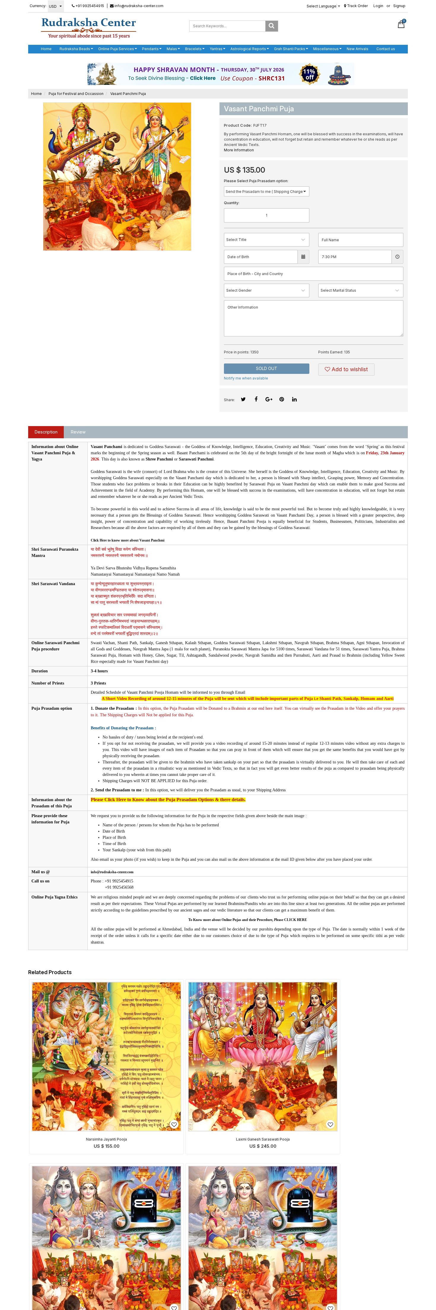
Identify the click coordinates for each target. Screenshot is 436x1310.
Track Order (357, 6)
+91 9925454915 (89, 6)
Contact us (385, 49)
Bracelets (193, 49)
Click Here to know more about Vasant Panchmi (127, 540)
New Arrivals (357, 49)
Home (46, 49)
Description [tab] (46, 431)
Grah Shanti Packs (289, 49)
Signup (399, 6)
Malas (172, 49)
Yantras (216, 49)
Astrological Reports (248, 49)
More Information (239, 150)
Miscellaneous (326, 49)
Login (378, 6)
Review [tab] (78, 431)
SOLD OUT (266, 368)
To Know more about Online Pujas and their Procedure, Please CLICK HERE (247, 920)
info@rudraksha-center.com (138, 6)
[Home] (88, 27)
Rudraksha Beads (75, 49)
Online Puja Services (116, 49)
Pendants (150, 49)
